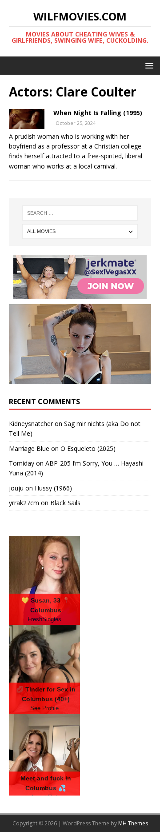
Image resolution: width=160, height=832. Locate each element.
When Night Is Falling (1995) (97, 113)
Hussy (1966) (53, 488)
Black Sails (65, 502)
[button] (148, 65)
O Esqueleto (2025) (88, 448)
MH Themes (133, 823)
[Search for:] (80, 213)
